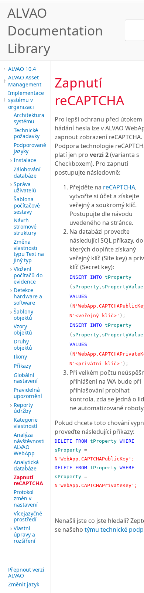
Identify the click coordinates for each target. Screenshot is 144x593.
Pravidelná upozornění (28, 393)
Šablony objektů (23, 314)
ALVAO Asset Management (24, 81)
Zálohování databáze (27, 172)
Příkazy (22, 365)
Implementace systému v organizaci (26, 99)
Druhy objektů (23, 344)
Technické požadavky (27, 133)
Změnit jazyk (23, 584)
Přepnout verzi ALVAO (26, 572)
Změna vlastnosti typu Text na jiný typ (29, 251)
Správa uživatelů (25, 187)
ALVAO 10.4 (22, 68)
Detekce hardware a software (28, 296)
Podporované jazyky (30, 148)
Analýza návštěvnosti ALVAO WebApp (29, 444)
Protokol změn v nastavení (26, 498)
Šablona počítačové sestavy (27, 205)
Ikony (20, 356)
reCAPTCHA (119, 187)
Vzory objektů (23, 329)
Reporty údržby (23, 408)
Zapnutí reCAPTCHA (28, 480)
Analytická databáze (26, 465)
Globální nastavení (26, 378)
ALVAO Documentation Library (55, 30)
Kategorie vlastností (26, 422)
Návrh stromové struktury (25, 226)
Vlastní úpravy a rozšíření (24, 534)
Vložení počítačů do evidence (28, 275)
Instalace (25, 160)
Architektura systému (29, 118)
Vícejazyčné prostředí (28, 516)
